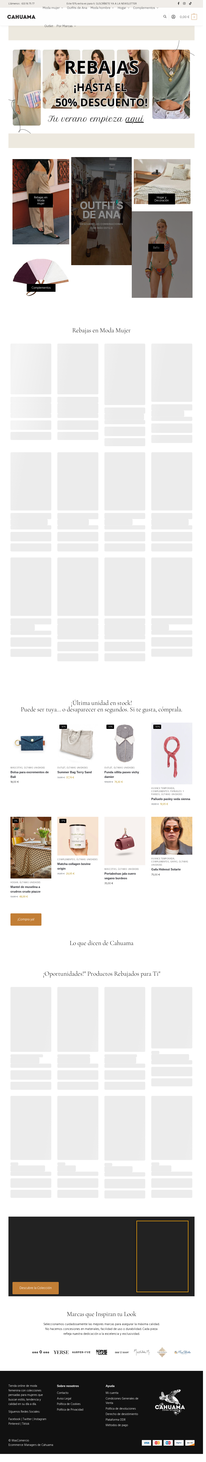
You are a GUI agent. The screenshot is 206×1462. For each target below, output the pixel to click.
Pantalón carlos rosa (24, 1060)
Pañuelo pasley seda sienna (170, 799)
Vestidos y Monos (162, 622)
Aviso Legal (64, 1398)
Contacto (62, 1393)
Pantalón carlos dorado (73, 1060)
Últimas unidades (34, 767)
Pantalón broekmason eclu (170, 522)
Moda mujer (32, 401)
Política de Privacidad (70, 1410)
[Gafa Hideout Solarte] (171, 836)
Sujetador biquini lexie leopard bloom (73, 630)
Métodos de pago (117, 1425)
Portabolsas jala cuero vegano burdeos (120, 876)
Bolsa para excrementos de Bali (29, 774)
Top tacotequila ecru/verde (29, 522)
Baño (85, 619)
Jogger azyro (66, 1168)
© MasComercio (18, 1440)
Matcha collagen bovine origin (74, 866)
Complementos (160, 791)
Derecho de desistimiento (122, 1414)
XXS (61, 536)
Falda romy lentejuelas (73, 522)
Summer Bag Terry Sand (74, 772)
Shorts (133, 517)
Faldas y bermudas (68, 517)
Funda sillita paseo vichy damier (121, 774)
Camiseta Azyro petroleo (27, 1168)
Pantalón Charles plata (120, 1060)
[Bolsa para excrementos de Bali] (31, 743)
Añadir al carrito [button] (31, 791)
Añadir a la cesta (31, 436)
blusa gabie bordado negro (170, 1057)
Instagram (40, 1419)
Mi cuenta (112, 1393)
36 (108, 431)
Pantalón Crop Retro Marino (124, 416)
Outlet (61, 767)
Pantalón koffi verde (118, 1169)
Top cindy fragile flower (167, 413)
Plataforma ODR (116, 1420)
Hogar (14, 882)
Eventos (86, 514)
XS (108, 536)
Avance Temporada (21, 398)
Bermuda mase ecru (118, 522)
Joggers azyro (161, 1168)
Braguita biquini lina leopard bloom (124, 630)
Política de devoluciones (121, 1409)
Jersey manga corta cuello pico (28, 408)
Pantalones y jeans (132, 409)
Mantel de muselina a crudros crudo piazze (25, 889)
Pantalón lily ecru (22, 627)
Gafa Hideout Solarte (166, 869)
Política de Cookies (68, 1404)
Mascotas (16, 767)
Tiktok (25, 1424)
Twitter (28, 1419)
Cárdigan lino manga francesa (72, 408)
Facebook (14, 1419)
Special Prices (113, 412)
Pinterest (14, 1424)
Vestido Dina (160, 627)
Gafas (174, 861)
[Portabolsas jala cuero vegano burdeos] (124, 841)
